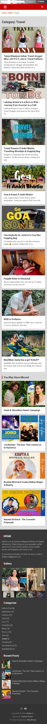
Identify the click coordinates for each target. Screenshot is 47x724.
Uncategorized (8, 645)
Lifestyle (5, 625)
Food (4, 618)
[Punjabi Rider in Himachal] (23, 262)
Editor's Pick (7, 608)
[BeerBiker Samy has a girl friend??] (23, 343)
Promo (5, 632)
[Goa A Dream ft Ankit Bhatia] (23, 178)
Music (4, 628)
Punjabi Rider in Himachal (17, 278)
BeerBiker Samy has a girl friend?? (21, 360)
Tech (4, 635)
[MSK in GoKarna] (23, 303)
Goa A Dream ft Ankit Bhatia (18, 194)
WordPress (31, 720)
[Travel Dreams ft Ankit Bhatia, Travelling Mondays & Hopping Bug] (23, 132)
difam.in (29, 713)
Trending (5, 642)
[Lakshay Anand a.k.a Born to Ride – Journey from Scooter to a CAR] (23, 86)
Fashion (5, 615)
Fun (3, 622)
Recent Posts (11, 655)
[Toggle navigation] (5, 7)
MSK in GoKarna (12, 319)
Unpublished (7, 649)
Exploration (6, 612)
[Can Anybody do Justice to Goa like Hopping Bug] (23, 219)
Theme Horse (26, 716)
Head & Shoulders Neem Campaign (22, 410)
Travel (4, 639)
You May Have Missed (16, 377)
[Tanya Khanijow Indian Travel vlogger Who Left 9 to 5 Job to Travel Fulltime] (23, 40)
